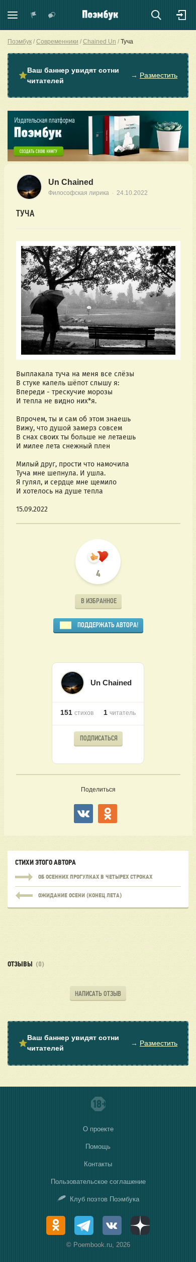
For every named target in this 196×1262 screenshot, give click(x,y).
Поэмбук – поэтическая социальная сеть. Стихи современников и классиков (100, 15)
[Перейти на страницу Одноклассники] (55, 1225)
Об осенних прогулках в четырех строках (98, 877)
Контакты (98, 1164)
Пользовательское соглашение (98, 1181)
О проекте (98, 1129)
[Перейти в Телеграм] (83, 1225)
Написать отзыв (98, 993)
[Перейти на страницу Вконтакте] (112, 1225)
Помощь (98, 1146)
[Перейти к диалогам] (52, 15)
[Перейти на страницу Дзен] (140, 1225)
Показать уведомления (34, 15)
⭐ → (98, 75)
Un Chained (70, 182)
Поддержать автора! (107, 625)
